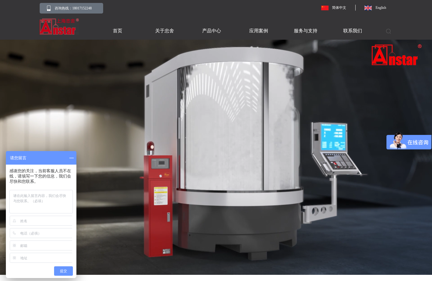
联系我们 (352, 30)
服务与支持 (305, 30)
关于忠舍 (164, 30)
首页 (117, 30)
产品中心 (211, 30)
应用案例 (258, 30)
